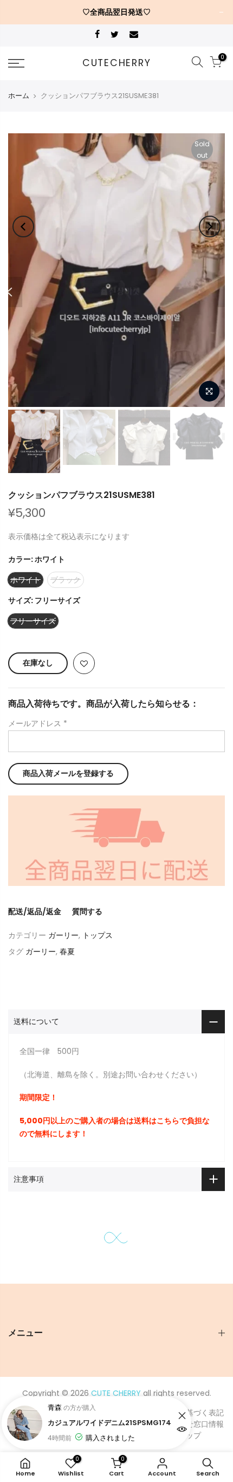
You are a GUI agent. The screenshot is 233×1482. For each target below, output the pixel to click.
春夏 (67, 951)
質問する (87, 911)
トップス (97, 935)
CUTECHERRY (116, 63)
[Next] (210, 226)
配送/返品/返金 (34, 911)
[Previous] (23, 226)
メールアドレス (37, 723)
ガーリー (63, 935)
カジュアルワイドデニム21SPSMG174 (109, 1423)
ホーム (18, 95)
